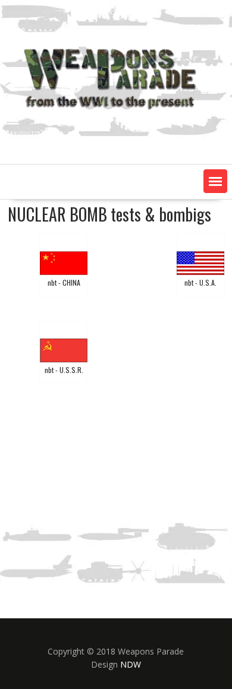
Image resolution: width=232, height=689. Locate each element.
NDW (130, 664)
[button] (215, 181)
